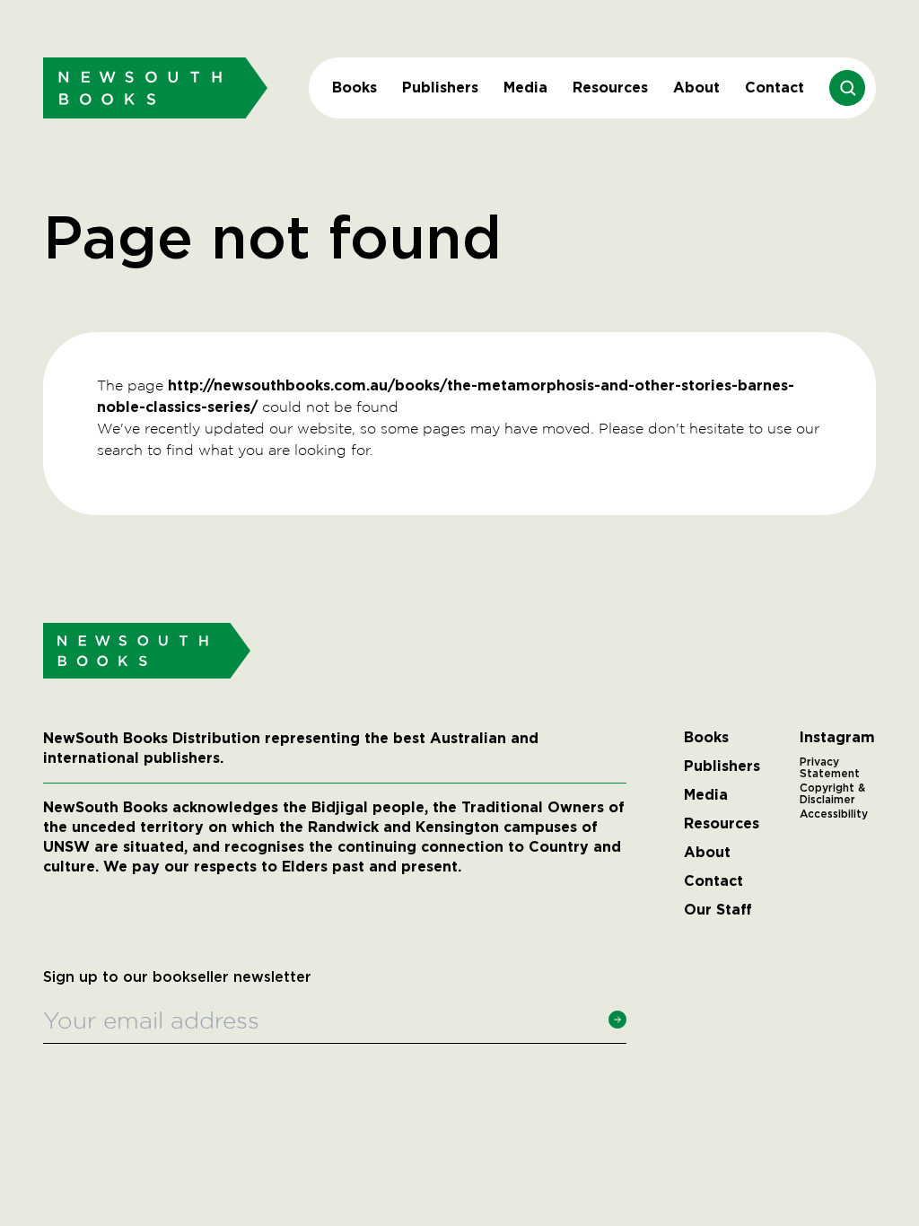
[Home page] (155, 87)
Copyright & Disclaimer (832, 794)
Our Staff (718, 910)
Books (354, 87)
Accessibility (834, 814)
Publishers (440, 87)
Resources (610, 87)
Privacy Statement (830, 768)
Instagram (837, 738)
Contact (774, 87)
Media (525, 87)
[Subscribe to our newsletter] (617, 1020)
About (696, 87)
